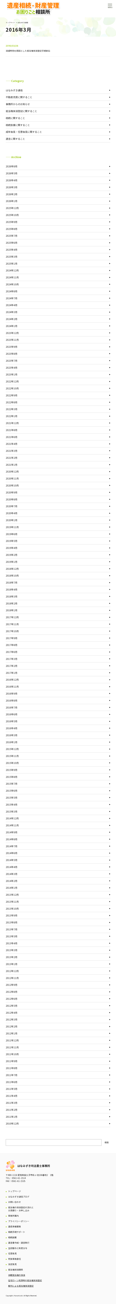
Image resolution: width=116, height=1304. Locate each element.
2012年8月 (11, 992)
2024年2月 (11, 319)
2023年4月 (11, 367)
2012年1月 (11, 1033)
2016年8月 (11, 700)
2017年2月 (11, 666)
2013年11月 (12, 901)
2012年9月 (11, 985)
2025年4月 (11, 249)
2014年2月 (11, 881)
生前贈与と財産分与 (17, 1248)
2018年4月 (11, 589)
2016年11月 (12, 686)
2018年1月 (11, 610)
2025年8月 (11, 229)
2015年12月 (12, 749)
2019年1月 (11, 562)
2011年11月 (12, 1047)
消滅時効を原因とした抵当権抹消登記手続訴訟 (28, 50)
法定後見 (12, 1264)
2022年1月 (11, 416)
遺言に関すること (15, 139)
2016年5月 (11, 721)
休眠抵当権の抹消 (16, 1275)
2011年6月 (11, 1082)
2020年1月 (11, 520)
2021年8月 (11, 430)
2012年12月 (12, 971)
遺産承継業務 (14, 1226)
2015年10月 (12, 763)
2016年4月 (11, 728)
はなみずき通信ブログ (18, 1196)
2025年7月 (11, 235)
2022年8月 (11, 402)
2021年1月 (11, 464)
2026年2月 (11, 194)
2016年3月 (11, 735)
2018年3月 (11, 596)
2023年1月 (11, 374)
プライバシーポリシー (18, 1221)
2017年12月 (12, 617)
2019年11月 (12, 527)
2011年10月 (12, 1054)
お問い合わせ (14, 1202)
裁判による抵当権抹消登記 (21, 1285)
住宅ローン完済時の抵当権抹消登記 (25, 1280)
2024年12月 (12, 270)
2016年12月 (12, 679)
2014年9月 (11, 832)
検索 (107, 1142)
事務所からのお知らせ (18, 104)
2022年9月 (11, 395)
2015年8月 (11, 777)
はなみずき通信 (23, 22)
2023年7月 (11, 360)
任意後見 (12, 1253)
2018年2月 (11, 603)
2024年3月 (11, 312)
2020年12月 (12, 471)
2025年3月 (11, 256)
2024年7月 (11, 298)
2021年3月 (11, 451)
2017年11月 (12, 624)
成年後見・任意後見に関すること (24, 132)
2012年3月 (11, 1019)
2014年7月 (11, 846)
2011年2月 (11, 1110)
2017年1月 (11, 673)
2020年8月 (11, 499)
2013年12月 (12, 894)
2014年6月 (11, 853)
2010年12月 (12, 1123)
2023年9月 (11, 346)
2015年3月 (11, 811)
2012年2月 (11, 1026)
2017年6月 (11, 652)
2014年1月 (11, 887)
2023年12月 (12, 333)
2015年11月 (12, 756)
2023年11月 (12, 340)
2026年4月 (11, 180)
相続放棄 (12, 1237)
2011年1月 (11, 1116)
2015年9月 (11, 770)
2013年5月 (11, 936)
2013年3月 (11, 950)
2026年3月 (11, 187)
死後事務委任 (14, 1259)
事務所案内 (13, 1215)
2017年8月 (11, 645)
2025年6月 (11, 242)
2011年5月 (11, 1089)
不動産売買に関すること (19, 97)
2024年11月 (12, 277)
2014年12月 (12, 818)
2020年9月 (11, 492)
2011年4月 (11, 1096)
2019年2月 (11, 555)
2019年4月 (11, 548)
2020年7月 (11, 506)
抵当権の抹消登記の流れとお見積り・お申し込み (21, 1209)
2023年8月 (11, 353)
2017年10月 (12, 631)
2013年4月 (11, 943)
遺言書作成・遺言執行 (18, 1242)
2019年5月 (11, 541)
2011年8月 (11, 1068)
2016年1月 (11, 742)
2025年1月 (11, 263)
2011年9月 (11, 1061)
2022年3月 (11, 409)
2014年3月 (11, 874)
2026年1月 (11, 201)
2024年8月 (11, 291)
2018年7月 (11, 582)
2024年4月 (11, 305)
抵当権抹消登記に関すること (21, 111)
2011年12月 (12, 1040)
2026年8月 (11, 166)
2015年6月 (11, 790)
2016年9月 (11, 693)
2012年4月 (11, 1012)
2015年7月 (11, 783)
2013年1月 (11, 964)
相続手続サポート (16, 1232)
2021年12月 (12, 423)
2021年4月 (11, 444)
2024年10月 (12, 284)
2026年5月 (11, 173)
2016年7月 (11, 707)
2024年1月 (11, 326)
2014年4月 (11, 867)
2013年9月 (11, 915)
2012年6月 (11, 998)
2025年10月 (12, 215)
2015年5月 (11, 797)
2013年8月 (11, 922)
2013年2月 (11, 957)
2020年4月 (11, 513)
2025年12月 (12, 208)
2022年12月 (12, 381)
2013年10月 (12, 908)
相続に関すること (15, 118)
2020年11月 (12, 478)
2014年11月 (12, 825)
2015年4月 (11, 804)
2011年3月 (11, 1103)
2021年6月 (11, 437)
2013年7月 (11, 929)
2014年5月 (11, 860)
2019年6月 (11, 534)
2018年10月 (12, 575)
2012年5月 (11, 1005)
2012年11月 (12, 978)
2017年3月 (11, 659)
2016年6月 (11, 714)
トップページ (10, 22)
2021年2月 (11, 458)
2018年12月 (12, 569)
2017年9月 (11, 638)
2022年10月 (12, 388)
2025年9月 (11, 222)
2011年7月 (11, 1075)
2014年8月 (11, 839)
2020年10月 (12, 485)
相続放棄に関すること (18, 125)
